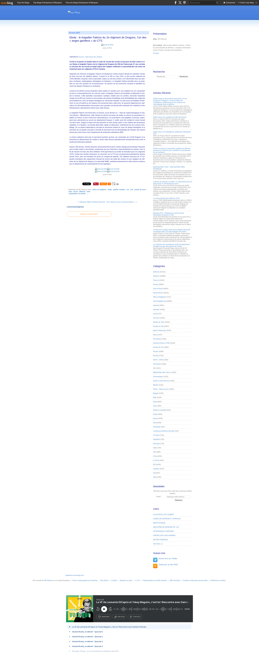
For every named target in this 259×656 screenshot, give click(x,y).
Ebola (110, 190)
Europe (156, 284)
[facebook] (175, 2)
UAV (154, 452)
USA (154, 314)
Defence (156, 276)
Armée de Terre (140, 190)
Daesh (155, 414)
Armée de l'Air (158, 347)
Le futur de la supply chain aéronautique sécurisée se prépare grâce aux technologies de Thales (171, 231)
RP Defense (48, 580)
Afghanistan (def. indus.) (162, 372)
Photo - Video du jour (161, 389)
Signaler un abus (126, 580)
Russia (155, 351)
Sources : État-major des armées (90, 57)
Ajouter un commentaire (89, 214)
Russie (155, 356)
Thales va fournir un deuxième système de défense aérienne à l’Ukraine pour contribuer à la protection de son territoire (171, 150)
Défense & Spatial (159, 410)
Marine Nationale (159, 330)
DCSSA (75, 192)
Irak (154, 473)
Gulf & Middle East (160, 301)
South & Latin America (161, 381)
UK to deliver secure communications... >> (121, 202)
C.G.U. (138, 580)
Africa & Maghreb (99, 190)
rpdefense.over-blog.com (74, 575)
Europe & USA (158, 326)
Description (157, 45)
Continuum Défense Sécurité (163, 431)
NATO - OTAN (158, 360)
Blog (155, 39)
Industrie (156, 310)
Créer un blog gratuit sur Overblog (84, 580)
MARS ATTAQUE (159, 523)
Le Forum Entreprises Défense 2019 (166, 198)
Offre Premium (175, 580)
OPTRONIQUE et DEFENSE (163, 531)
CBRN (88, 192)
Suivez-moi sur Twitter (168, 558)
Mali (154, 397)
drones (155, 418)
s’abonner (105, 616)
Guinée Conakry (119, 190)
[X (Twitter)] (180, 2)
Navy (155, 335)
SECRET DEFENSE (160, 540)
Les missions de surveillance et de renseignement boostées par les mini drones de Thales (171, 245)
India (155, 448)
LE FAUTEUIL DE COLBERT (163, 514)
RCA (154, 464)
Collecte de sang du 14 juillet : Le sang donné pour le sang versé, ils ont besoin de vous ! (172, 183)
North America (158, 293)
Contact (156, 53)
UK (154, 368)
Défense (82, 192)
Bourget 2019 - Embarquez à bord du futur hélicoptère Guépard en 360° (168, 214)
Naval (155, 402)
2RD (131, 190)
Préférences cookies (218, 580)
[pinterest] (184, 2)
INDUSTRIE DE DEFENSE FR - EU (166, 527)
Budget (155, 393)
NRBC (70, 192)
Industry (156, 305)
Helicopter (157, 427)
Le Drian (156, 460)
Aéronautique (158, 377)
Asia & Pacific (158, 289)
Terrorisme (157, 364)
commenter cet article (77, 194)
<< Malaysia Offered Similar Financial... (91, 202)
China (155, 456)
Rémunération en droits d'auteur (155, 580)
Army (155, 477)
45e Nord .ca (158, 544)
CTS (128, 190)
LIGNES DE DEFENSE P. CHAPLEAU (167, 519)
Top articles (104, 580)
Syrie (155, 406)
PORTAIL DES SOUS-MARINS (164, 535)
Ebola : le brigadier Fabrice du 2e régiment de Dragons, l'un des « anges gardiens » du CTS (107, 39)
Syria (155, 423)
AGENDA (156, 439)
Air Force (156, 318)
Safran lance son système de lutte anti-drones (170, 117)
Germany (156, 444)
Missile (155, 385)
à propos (136, 616)
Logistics (156, 469)
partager (121, 616)
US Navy (156, 435)
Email (158, 497)
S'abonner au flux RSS (168, 564)
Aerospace (157, 339)
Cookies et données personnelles (195, 580)
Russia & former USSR (161, 343)
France (155, 280)
